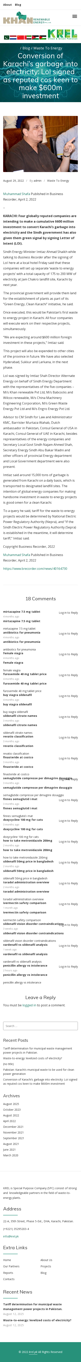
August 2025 (11, 1104)
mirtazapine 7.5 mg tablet (21, 611)
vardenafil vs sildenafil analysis (25, 945)
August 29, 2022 (13, 180)
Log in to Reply (68, 612)
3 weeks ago (10, 928)
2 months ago (11, 845)
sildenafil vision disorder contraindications (33, 924)
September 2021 (13, 1138)
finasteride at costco (18, 757)
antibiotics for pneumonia (21, 632)
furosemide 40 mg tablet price (25, 674)
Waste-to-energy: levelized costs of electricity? (32, 1058)
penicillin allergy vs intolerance (25, 965)
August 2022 (11, 1115)
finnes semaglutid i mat (20, 799)
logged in (29, 1005)
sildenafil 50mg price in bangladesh (28, 861)
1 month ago (10, 908)
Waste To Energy (58, 180)
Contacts (9, 1279)
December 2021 (13, 1127)
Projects (45, 1266)
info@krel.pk (11, 1236)
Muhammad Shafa (16, 194)
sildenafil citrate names (20, 716)
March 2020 (10, 1155)
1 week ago (10, 949)
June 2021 (9, 1149)
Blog (18, 4)
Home (7, 1260)
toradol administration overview (26, 882)
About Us (46, 1260)
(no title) (8, 1064)
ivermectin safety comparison (24, 903)
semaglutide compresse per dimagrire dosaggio (37, 778)
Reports (8, 1273)
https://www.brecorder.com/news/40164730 (35, 568)
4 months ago (11, 616)
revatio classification (18, 736)
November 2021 (13, 1132)
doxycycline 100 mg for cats (23, 820)
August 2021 (11, 1144)
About (7, 4)
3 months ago (11, 720)
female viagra (13, 653)
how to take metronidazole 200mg (27, 840)
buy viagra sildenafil (17, 695)
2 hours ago (10, 970)
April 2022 (9, 1121)
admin (37, 180)
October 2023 (12, 1109)
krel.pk (33, 1352)
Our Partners (11, 1266)
